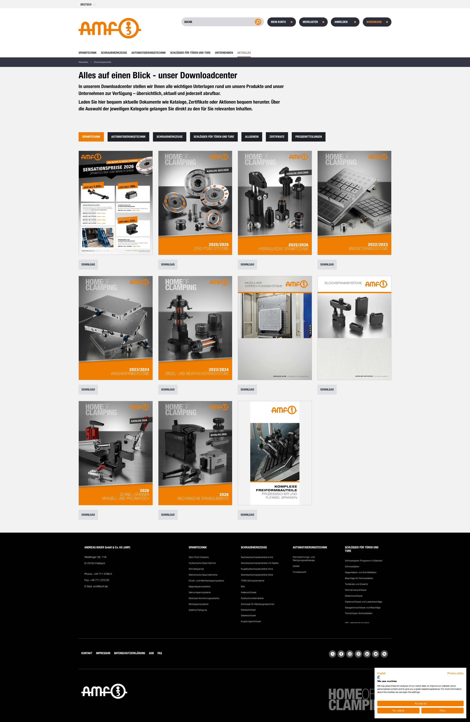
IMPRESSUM (103, 653)
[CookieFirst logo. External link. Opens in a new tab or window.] (378, 677)
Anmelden (341, 22)
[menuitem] (89, 52)
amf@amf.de (100, 586)
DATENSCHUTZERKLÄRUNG (129, 653)
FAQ (160, 653)
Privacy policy (455, 673)
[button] (88, 4)
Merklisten (310, 22)
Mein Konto (278, 22)
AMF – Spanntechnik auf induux (357, 623)
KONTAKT (86, 653)
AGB (151, 653)
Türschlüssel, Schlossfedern (359, 613)
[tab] (91, 137)
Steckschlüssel (248, 610)
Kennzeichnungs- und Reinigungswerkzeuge (304, 559)
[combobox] (208, 21)
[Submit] (257, 22)
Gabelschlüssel (248, 615)
